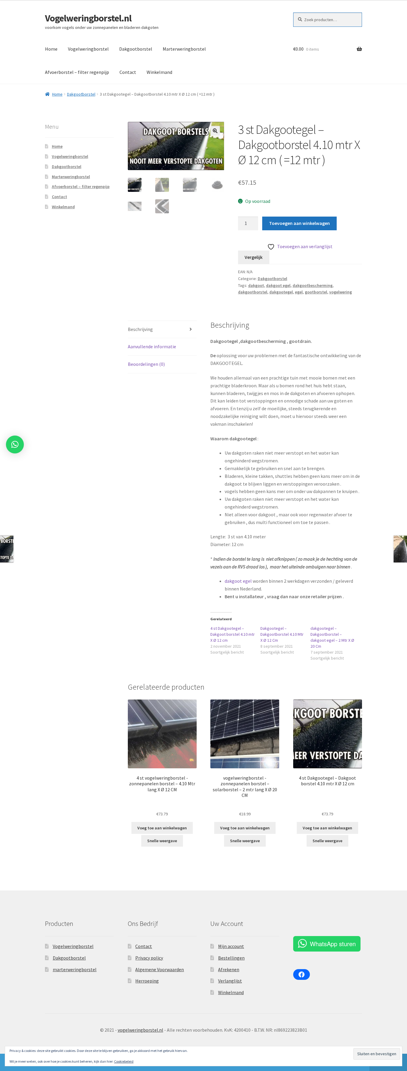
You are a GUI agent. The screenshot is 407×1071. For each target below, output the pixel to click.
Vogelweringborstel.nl (88, 18)
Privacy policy (149, 958)
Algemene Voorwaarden (159, 969)
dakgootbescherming (313, 285)
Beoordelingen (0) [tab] (146, 364)
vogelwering (340, 292)
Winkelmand (159, 72)
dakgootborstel (252, 292)
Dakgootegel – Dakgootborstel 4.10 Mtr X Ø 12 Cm (282, 634)
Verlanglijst (230, 981)
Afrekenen (228, 969)
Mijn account (231, 946)
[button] (215, 131)
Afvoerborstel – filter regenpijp (77, 72)
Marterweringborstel (184, 49)
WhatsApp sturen (333, 943)
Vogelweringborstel (88, 49)
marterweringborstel (75, 969)
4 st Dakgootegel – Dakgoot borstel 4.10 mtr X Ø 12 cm (232, 634)
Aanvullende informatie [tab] (152, 346)
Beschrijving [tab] (140, 329)
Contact (127, 72)
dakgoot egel (278, 285)
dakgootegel (281, 292)
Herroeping (147, 981)
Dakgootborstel (135, 49)
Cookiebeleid (123, 1061)
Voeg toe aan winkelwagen (162, 828)
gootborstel (316, 292)
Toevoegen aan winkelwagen (299, 223)
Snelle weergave (162, 840)
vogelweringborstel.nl (140, 1030)
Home (51, 49)
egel (299, 292)
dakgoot (256, 285)
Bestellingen (231, 958)
